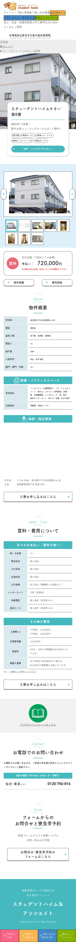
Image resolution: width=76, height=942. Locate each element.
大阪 (37, 35)
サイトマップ (11, 12)
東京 (24, 35)
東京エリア (6, 46)
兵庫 (42, 35)
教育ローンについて (46, 17)
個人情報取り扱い (29, 12)
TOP (6, 35)
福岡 (47, 35)
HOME (4, 42)
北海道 (13, 35)
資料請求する (57, 12)
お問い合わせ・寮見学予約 (19, 17)
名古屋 (31, 35)
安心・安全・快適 (14, 22)
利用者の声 (30, 22)
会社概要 (45, 12)
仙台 (19, 35)
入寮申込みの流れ (47, 22)
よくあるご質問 (13, 27)
